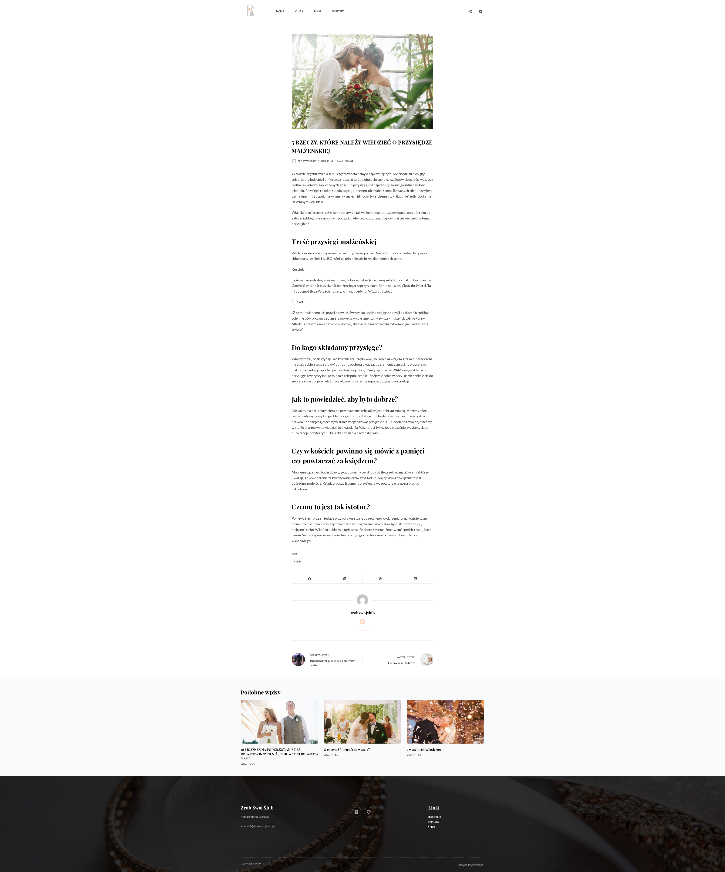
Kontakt (338, 11)
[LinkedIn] (415, 579)
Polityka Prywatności (470, 865)
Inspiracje (434, 816)
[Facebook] (309, 579)
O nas (299, 11)
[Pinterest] (470, 11)
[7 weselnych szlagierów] (445, 722)
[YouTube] (480, 11)
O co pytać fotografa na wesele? (347, 750)
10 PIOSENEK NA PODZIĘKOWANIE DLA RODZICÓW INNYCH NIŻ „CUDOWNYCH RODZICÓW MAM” (279, 754)
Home (280, 11)
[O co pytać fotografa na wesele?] (362, 722)
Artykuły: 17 (362, 630)
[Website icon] (362, 621)
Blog (317, 11)
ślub (297, 561)
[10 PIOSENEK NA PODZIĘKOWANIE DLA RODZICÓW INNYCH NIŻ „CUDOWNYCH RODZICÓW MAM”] (279, 722)
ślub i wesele (345, 160)
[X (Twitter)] (344, 579)
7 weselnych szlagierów (424, 750)
